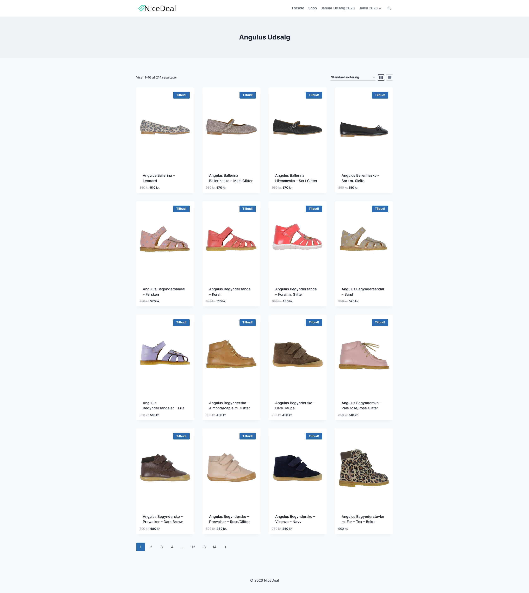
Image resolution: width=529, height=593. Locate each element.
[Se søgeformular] (389, 8)
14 (214, 547)
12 (193, 547)
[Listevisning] (389, 77)
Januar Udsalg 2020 (338, 8)
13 (204, 547)
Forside (298, 8)
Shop (312, 8)
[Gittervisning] (381, 77)
